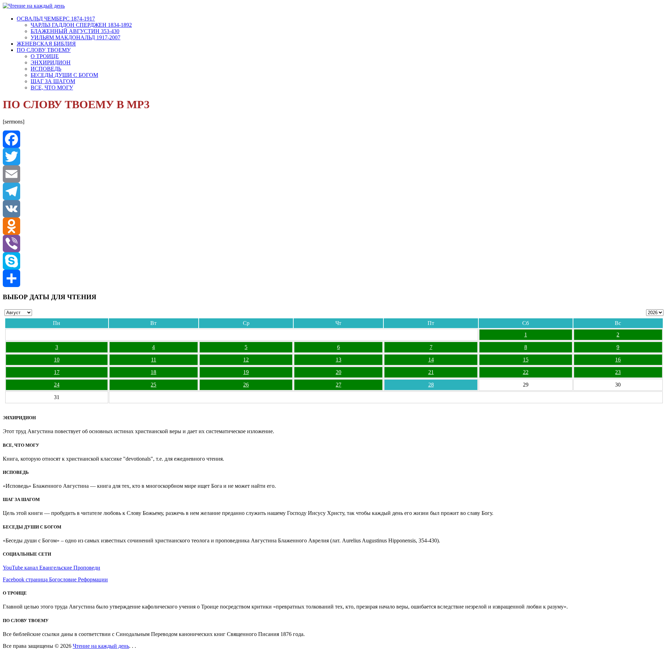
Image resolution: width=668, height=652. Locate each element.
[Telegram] (334, 191)
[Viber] (334, 243)
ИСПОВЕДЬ (46, 69)
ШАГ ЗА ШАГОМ (53, 81)
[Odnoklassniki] (334, 226)
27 (338, 385)
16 (618, 360)
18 (153, 372)
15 (525, 360)
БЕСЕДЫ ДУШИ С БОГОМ (64, 75)
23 (618, 372)
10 (56, 360)
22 (525, 372)
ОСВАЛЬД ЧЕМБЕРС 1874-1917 (56, 19)
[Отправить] (334, 278)
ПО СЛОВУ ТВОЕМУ (44, 50)
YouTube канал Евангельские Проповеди (51, 568)
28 (431, 385)
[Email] (334, 174)
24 (56, 385)
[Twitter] (334, 156)
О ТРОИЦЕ (45, 56)
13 (338, 360)
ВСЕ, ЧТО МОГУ (52, 87)
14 (431, 360)
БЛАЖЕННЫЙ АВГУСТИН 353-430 (75, 31)
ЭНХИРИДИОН (51, 62)
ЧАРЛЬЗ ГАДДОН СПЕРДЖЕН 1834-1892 (81, 25)
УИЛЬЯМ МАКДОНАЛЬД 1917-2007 (75, 37)
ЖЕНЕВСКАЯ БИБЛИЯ (46, 44)
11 (153, 360)
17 (56, 372)
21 (431, 372)
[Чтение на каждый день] (34, 6)
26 (246, 385)
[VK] (334, 208)
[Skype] (334, 261)
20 (338, 372)
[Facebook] (334, 139)
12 (246, 360)
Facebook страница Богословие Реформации (55, 579)
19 (246, 372)
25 (153, 385)
